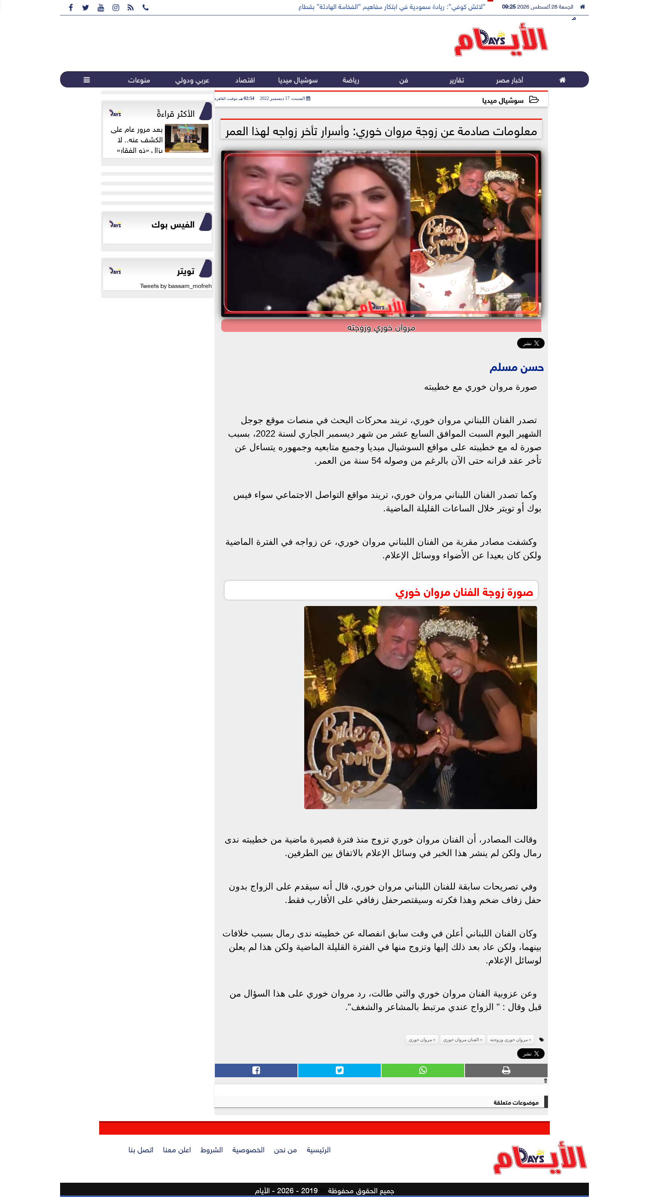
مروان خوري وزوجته (509, 1039)
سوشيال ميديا (503, 99)
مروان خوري (420, 1039)
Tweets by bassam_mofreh (176, 285)
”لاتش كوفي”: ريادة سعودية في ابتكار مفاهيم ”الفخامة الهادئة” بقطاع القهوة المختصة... (367, 5)
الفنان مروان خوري (461, 1039)
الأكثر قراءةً (176, 112)
